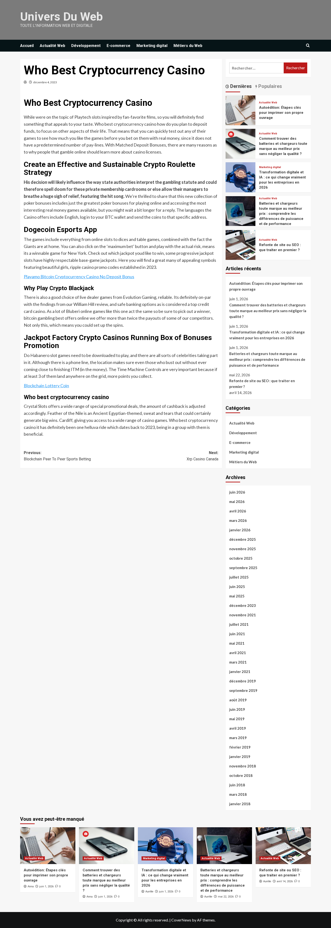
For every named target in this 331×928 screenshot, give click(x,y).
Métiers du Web (187, 45)
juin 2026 (237, 492)
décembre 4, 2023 (45, 82)
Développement (86, 45)
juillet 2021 (239, 624)
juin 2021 (237, 634)
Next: (202, 455)
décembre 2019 (242, 681)
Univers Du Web (61, 16)
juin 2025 (237, 586)
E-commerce (118, 45)
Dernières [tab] (240, 86)
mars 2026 (238, 520)
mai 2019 (236, 719)
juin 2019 (237, 709)
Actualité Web (52, 45)
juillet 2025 (239, 577)
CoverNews (181, 920)
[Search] (308, 45)
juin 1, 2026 (46, 886)
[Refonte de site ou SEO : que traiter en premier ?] (240, 244)
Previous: (57, 455)
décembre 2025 (242, 539)
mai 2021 (236, 643)
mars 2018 (238, 794)
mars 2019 (238, 737)
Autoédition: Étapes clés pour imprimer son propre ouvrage (281, 112)
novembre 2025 (242, 549)
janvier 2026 (239, 530)
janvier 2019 (239, 756)
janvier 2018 (239, 804)
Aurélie (149, 891)
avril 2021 (237, 652)
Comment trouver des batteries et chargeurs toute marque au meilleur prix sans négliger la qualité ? (267, 311)
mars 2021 (238, 662)
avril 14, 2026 (285, 881)
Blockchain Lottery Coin (46, 385)
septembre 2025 (243, 567)
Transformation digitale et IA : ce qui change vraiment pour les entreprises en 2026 (267, 335)
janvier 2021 (239, 671)
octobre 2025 (240, 558)
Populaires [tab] (269, 86)
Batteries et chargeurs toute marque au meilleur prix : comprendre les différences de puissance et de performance (281, 213)
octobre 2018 (240, 775)
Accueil (27, 45)
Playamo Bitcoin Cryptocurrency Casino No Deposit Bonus (79, 276)
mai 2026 (236, 501)
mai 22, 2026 (226, 896)
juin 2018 (237, 785)
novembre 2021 (242, 615)
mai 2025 (236, 596)
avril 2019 (237, 728)
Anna (31, 886)
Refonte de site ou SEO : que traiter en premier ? (262, 384)
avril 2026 (237, 511)
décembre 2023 (242, 605)
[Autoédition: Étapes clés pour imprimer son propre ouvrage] (240, 109)
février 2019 (240, 747)
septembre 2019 (243, 690)
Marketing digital (151, 45)
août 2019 (238, 700)
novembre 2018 (242, 766)
